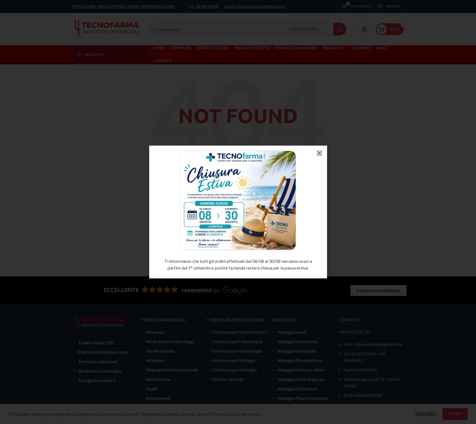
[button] (319, 153)
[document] (238, 212)
